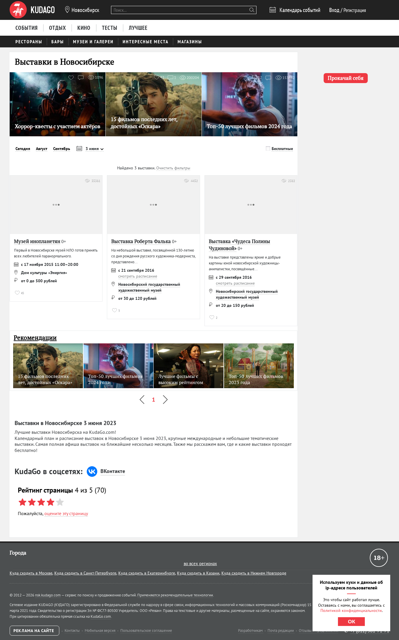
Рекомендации (35, 338)
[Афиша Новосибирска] (32, 10)
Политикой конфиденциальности (351, 610)
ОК (351, 621)
